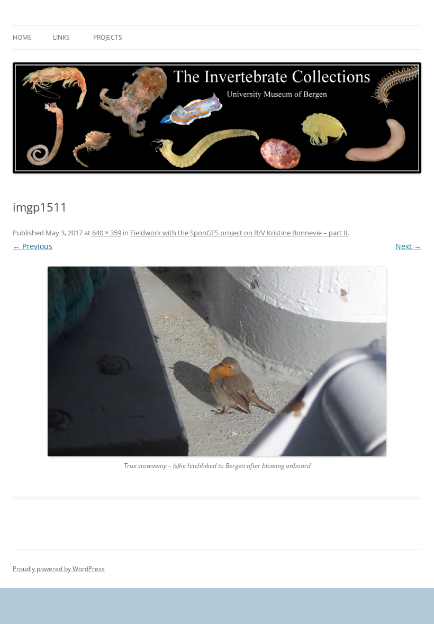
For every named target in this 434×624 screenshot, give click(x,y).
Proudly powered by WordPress (59, 568)
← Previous (32, 246)
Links (61, 37)
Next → (408, 246)
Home (22, 37)
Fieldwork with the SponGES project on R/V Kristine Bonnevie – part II (239, 232)
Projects (107, 37)
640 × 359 (106, 232)
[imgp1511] (217, 361)
